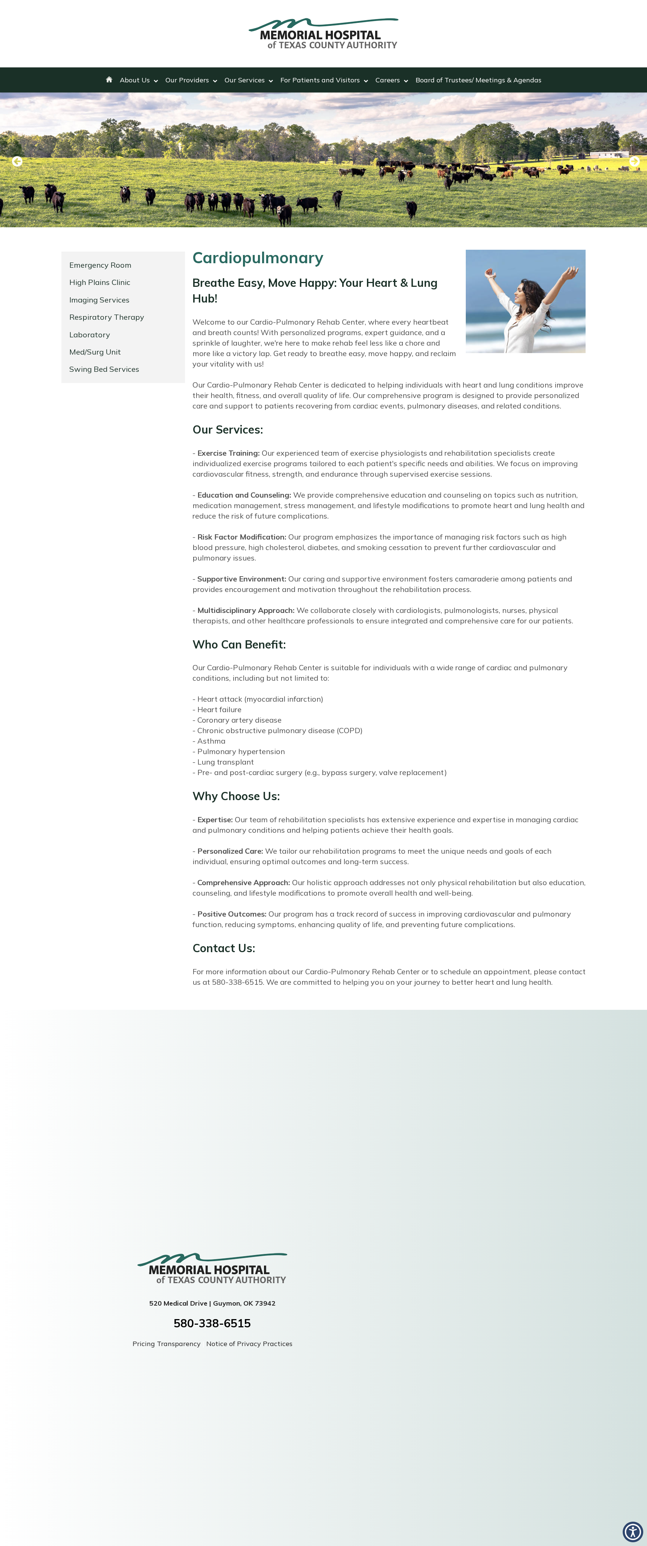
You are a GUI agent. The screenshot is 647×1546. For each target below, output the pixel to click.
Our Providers (187, 80)
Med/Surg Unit (95, 351)
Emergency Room (100, 265)
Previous (16, 161)
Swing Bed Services (104, 369)
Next (630, 161)
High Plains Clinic (99, 282)
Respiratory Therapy (106, 317)
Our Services (245, 80)
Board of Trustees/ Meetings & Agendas (478, 80)
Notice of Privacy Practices (249, 1343)
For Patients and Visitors (320, 80)
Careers (388, 80)
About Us (135, 80)
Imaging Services (99, 299)
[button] (633, 1532)
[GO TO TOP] (610, 1539)
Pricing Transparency (168, 1343)
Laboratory (89, 334)
